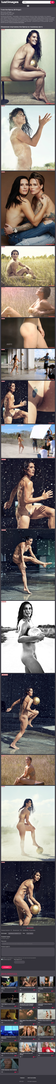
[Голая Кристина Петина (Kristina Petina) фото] (28, 1047)
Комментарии (5, 936)
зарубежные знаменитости (15, 933)
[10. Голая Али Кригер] (28, 494)
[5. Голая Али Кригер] (28, 302)
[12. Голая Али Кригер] (28, 637)
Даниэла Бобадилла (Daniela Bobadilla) (45, 988)
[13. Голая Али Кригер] (28, 714)
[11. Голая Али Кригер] (28, 564)
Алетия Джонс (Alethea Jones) (27, 987)
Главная (22, 1077)
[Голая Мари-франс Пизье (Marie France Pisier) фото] (28, 1014)
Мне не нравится (25, 927)
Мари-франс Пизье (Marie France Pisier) (28, 1021)
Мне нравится (23, 927)
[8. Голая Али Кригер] (28, 402)
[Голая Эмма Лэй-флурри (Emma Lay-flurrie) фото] (9, 981)
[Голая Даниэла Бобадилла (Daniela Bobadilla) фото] (46, 981)
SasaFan (25, 1081)
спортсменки (30, 933)
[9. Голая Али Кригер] (28, 441)
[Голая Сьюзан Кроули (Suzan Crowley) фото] (46, 1031)
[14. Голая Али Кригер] (28, 770)
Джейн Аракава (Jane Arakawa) (9, 1069)
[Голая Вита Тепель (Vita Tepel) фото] (9, 1014)
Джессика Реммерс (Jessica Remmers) (8, 1037)
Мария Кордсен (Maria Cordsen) (28, 1037)
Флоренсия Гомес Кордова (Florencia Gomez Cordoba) (26, 1004)
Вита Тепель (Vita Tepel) (7, 1020)
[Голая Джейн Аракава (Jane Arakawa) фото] (9, 1064)
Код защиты (17, 959)
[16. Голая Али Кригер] (28, 893)
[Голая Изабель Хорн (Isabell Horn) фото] (46, 1014)
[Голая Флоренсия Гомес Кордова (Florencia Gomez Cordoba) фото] (28, 998)
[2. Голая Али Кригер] (28, 137)
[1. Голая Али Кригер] (28, 66)
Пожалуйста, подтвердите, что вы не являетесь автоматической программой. (18, 957)
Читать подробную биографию (16, 22)
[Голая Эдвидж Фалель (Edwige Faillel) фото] (9, 1047)
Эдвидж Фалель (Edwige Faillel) (9, 1053)
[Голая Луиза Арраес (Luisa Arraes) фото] (9, 998)
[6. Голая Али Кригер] (28, 333)
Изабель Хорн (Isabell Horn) (45, 1020)
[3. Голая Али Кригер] (28, 208)
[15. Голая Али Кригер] (28, 823)
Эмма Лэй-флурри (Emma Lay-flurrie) (8, 988)
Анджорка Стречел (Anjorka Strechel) (45, 1004)
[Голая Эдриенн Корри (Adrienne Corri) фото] (46, 1047)
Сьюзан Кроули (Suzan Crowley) (46, 1037)
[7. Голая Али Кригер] (28, 364)
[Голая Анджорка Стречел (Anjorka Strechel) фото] (46, 998)
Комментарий (4, 946)
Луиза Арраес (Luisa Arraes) (8, 1004)
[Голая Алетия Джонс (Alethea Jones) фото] (28, 981)
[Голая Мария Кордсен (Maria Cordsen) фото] (28, 1031)
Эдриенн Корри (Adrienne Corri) (46, 1053)
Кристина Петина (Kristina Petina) (26, 1054)
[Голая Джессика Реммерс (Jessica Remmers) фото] (9, 1031)
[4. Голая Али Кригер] (28, 266)
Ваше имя (3, 941)
